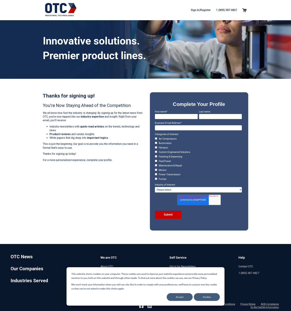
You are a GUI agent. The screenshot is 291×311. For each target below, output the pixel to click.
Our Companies (27, 268)
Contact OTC (245, 266)
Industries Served (29, 280)
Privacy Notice (247, 304)
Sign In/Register (201, 10)
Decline (207, 297)
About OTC (107, 266)
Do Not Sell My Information (265, 307)
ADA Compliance (270, 304)
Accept (180, 297)
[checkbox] (198, 159)
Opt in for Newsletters (182, 266)
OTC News (22, 256)
